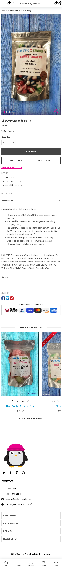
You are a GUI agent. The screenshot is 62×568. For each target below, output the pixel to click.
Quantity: (5, 137)
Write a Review (7, 131)
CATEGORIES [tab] (9, 515)
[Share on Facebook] (3, 298)
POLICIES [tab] (8, 531)
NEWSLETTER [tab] (10, 539)
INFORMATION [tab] (10, 523)
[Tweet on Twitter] (7, 298)
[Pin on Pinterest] (12, 298)
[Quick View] (23, 401)
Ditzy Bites (20, 406)
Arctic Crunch (24, 554)
